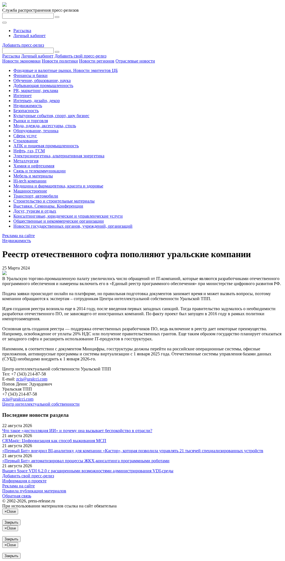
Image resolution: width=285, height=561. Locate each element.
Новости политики (60, 61)
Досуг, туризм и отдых (34, 211)
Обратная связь (16, 495)
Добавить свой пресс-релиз (80, 56)
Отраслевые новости (135, 61)
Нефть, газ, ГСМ (29, 150)
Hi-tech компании (29, 181)
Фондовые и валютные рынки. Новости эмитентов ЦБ (65, 70)
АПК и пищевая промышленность (46, 145)
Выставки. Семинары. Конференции (48, 206)
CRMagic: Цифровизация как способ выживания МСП (54, 440)
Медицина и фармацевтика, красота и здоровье (58, 186)
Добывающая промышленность (43, 85)
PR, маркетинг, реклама (35, 90)
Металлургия (25, 160)
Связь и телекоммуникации (39, 170)
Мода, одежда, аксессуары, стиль (44, 125)
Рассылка (22, 30)
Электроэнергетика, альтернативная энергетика (58, 155)
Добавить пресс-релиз (23, 45)
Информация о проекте (24, 480)
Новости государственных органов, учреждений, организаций (72, 226)
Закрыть (11, 522)
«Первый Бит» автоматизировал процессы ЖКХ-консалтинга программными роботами (85, 460)
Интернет (22, 95)
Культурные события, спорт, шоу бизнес (51, 115)
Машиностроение (30, 191)
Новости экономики (21, 61)
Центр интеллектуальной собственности (41, 404)
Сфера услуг (25, 135)
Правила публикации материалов (34, 490)
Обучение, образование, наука (42, 80)
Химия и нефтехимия (33, 165)
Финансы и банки (30, 75)
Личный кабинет (29, 35)
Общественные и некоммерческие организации (58, 221)
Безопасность (26, 110)
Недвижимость (27, 105)
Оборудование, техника (35, 130)
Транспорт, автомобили (35, 196)
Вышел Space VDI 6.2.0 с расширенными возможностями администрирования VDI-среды (87, 470)
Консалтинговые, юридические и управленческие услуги (68, 216)
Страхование (25, 140)
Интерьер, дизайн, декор (36, 100)
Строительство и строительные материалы (54, 201)
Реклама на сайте (18, 235)
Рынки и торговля (30, 120)
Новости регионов (96, 61)
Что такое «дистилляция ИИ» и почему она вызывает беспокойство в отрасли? (77, 430)
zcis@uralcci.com (31, 379)
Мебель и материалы (33, 176)
